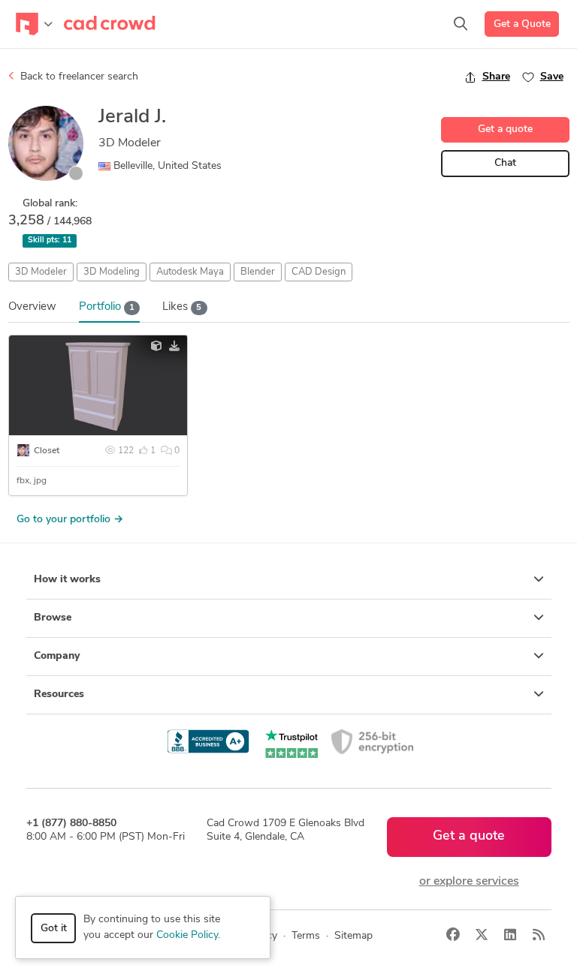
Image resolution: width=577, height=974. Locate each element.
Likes (181, 307)
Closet (46, 450)
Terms (306, 936)
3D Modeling (111, 272)
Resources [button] (59, 694)
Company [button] (57, 656)
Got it (54, 928)
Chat (505, 163)
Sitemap (353, 936)
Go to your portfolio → (70, 519)
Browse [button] (52, 618)
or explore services (469, 882)
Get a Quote (522, 24)
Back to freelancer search (77, 77)
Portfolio (106, 307)
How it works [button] (67, 579)
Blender (257, 272)
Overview (32, 307)
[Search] (461, 24)
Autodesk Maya (190, 272)
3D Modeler (41, 272)
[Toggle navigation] (34, 24)
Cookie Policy (187, 935)
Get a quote (505, 129)
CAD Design (319, 272)
